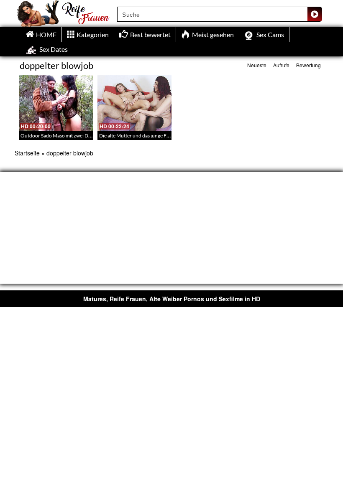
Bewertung (308, 65)
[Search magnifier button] (314, 14)
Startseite (27, 153)
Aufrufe (281, 65)
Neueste (256, 65)
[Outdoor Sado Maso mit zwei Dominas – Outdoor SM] (56, 103)
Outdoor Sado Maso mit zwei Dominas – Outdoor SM (78, 135)
